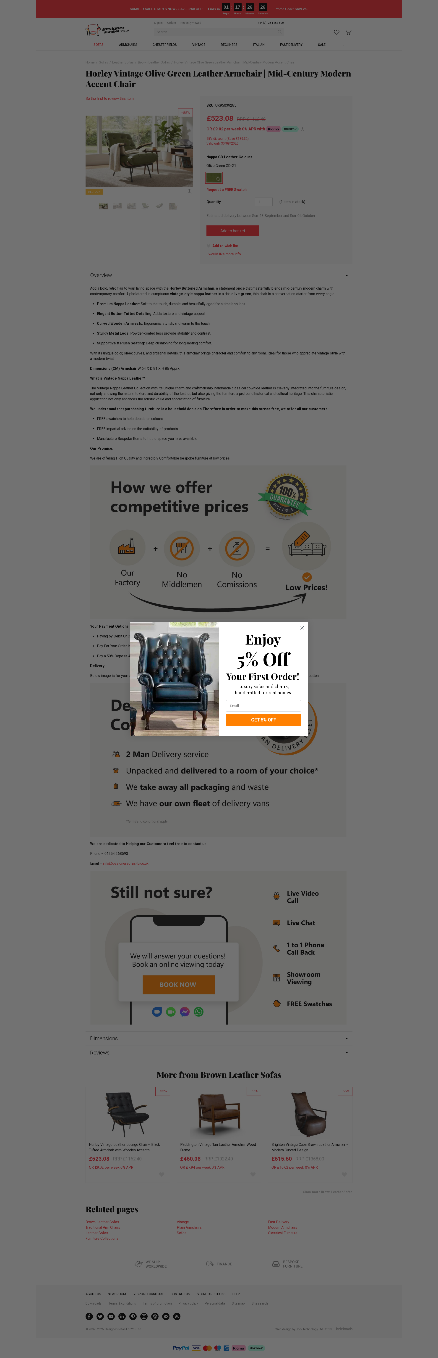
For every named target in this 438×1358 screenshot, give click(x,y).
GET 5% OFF (263, 720)
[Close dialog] (302, 628)
